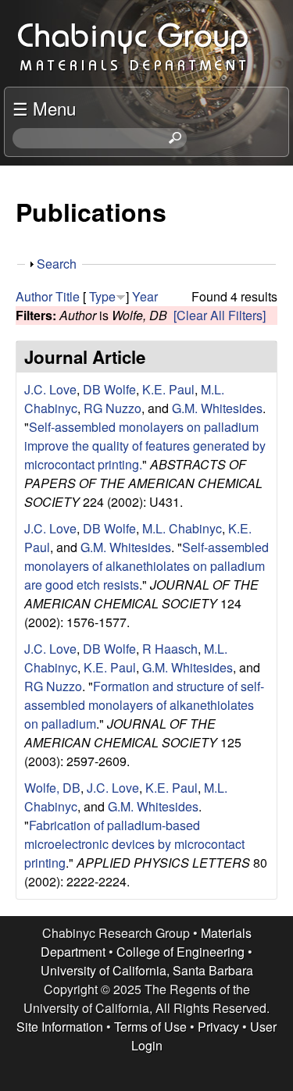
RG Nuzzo (112, 408)
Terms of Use (150, 1027)
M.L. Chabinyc (182, 528)
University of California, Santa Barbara (147, 970)
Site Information (59, 1027)
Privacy (218, 1027)
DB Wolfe (109, 389)
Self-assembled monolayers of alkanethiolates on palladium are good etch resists (146, 566)
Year (145, 296)
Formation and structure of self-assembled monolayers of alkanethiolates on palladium (144, 705)
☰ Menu (44, 107)
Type (102, 296)
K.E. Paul (168, 389)
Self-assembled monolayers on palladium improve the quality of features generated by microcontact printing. (145, 445)
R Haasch (170, 649)
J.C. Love (50, 389)
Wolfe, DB (52, 788)
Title (67, 296)
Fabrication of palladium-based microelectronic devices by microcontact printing (134, 844)
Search (57, 264)
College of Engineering (180, 952)
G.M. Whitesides (217, 408)
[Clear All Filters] (219, 315)
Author (34, 296)
